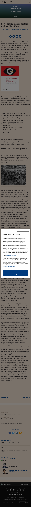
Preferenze (15, 271)
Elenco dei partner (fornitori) (9, 266)
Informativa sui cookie (11, 255)
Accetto (15, 274)
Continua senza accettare (23, 230)
